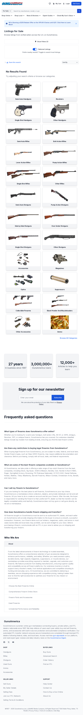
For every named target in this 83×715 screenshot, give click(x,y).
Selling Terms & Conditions (13, 700)
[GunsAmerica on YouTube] (13, 642)
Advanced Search (50, 656)
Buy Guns (47, 652)
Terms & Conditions (46, 711)
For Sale (6, 11)
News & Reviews (33, 15)
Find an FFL (47, 664)
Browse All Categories (68, 338)
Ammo (5, 668)
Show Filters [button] (42, 41)
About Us (47, 696)
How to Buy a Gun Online (53, 692)
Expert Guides (48, 15)
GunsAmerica (12, 621)
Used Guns (7, 664)
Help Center (47, 684)
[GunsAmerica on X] (9, 642)
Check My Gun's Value (65, 15)
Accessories (8, 672)
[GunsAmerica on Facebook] (4, 642)
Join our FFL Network (11, 696)
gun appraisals (58, 635)
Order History (48, 660)
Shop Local (18, 15)
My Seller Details (9, 688)
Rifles (5, 656)
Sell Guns (76, 3)
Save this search (15, 62)
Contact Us (47, 688)
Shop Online (6, 15)
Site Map (57, 711)
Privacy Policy (33, 711)
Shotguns (7, 660)
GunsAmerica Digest (58, 638)
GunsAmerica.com (21, 709)
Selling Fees (7, 692)
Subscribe (58, 398)
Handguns (7, 652)
